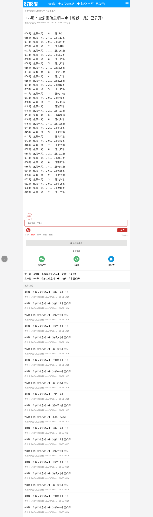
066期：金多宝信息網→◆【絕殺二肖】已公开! (56, 278)
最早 (39, 235)
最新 (33, 235)
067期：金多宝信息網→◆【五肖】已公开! (54, 274)
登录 (29, 216)
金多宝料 (51, 11)
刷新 (27, 235)
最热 (45, 235)
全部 (51, 235)
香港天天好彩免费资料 (35, 11)
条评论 (124, 235)
